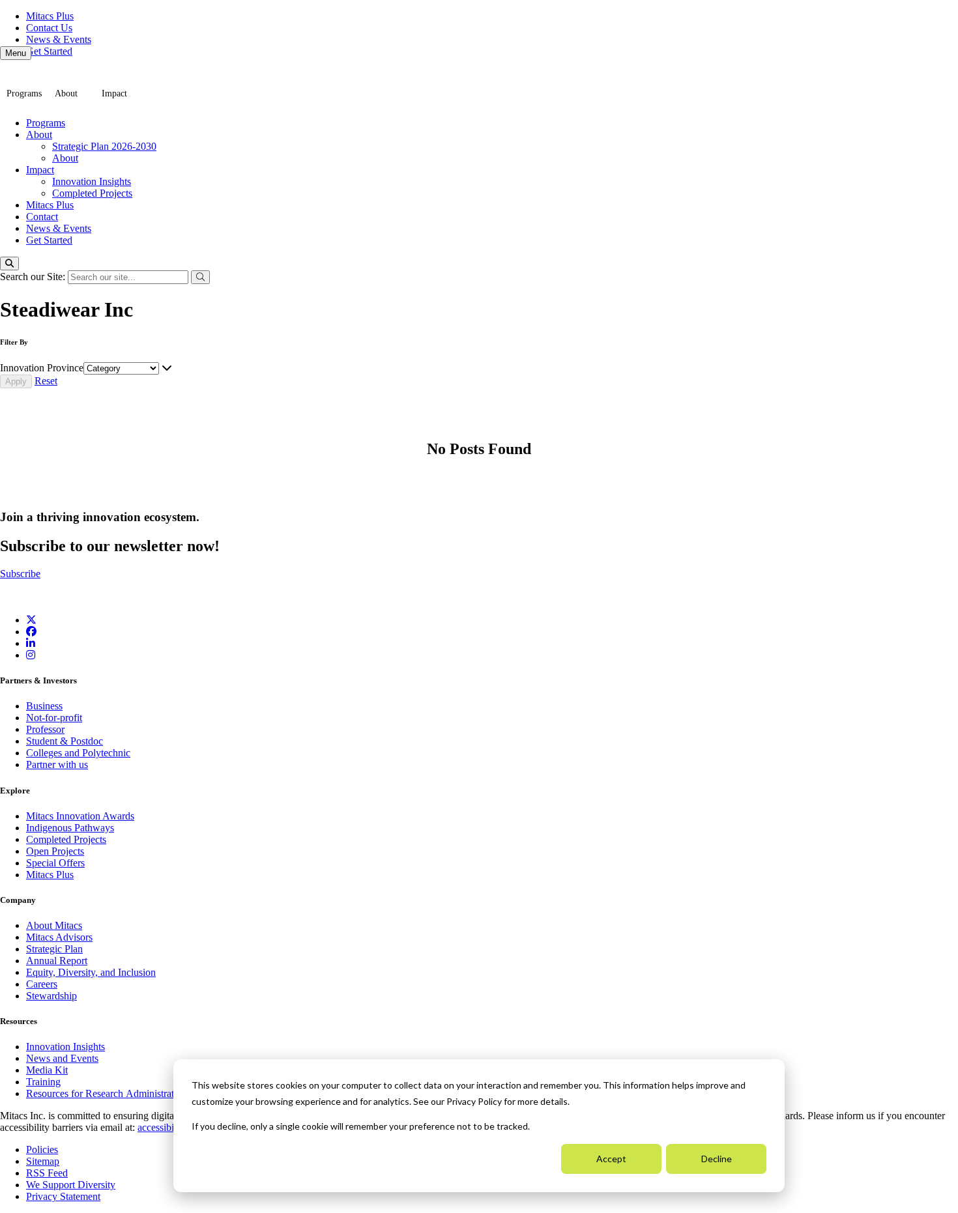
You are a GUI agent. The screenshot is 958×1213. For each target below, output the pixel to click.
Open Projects (55, 851)
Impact (114, 93)
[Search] (9, 263)
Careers (41, 984)
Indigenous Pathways (70, 827)
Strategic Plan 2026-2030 (104, 146)
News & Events (58, 39)
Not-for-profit (54, 717)
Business (44, 705)
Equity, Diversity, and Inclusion (91, 972)
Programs (24, 93)
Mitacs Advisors (59, 937)
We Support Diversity (70, 1184)
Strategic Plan (54, 948)
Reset (46, 380)
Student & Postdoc (64, 741)
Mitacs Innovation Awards (80, 815)
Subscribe (20, 573)
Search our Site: (34, 276)
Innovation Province (41, 367)
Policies (42, 1149)
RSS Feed (47, 1172)
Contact (42, 216)
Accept (611, 1158)
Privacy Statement (63, 1196)
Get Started (49, 51)
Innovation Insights (91, 181)
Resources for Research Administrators (107, 1093)
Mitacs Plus (50, 15)
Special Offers (55, 862)
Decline (716, 1158)
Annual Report (56, 960)
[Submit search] (200, 277)
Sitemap (42, 1161)
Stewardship (51, 995)
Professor (45, 729)
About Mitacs (54, 925)
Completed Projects (92, 193)
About (66, 93)
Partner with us (57, 764)
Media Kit (47, 1070)
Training (43, 1081)
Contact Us (49, 27)
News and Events (62, 1058)
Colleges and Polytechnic (78, 752)
